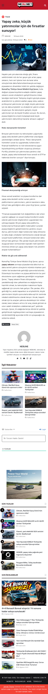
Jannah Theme (8, 687)
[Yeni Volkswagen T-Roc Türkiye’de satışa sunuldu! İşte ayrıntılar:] (8, 623)
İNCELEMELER (20, 681)
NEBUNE (7, 36)
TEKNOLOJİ (37, 681)
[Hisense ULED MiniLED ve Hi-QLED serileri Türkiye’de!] (35, 377)
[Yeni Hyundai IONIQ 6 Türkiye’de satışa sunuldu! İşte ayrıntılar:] (35, 402)
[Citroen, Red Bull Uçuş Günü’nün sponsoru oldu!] (12, 377)
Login (43, 429)
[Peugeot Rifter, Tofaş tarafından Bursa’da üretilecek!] (8, 565)
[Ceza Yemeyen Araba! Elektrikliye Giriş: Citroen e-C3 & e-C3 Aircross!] (8, 633)
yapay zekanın (8, 264)
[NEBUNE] (24, 5)
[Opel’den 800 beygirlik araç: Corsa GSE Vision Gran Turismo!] (8, 665)
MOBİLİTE (10, 681)
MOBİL (29, 681)
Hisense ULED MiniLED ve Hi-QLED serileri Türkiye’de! (35, 387)
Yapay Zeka (15, 324)
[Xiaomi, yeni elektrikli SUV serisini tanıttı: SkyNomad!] (12, 402)
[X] (20, 358)
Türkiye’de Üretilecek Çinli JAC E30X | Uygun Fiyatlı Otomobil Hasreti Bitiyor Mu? (31, 653)
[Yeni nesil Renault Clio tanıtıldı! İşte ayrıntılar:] (8, 644)
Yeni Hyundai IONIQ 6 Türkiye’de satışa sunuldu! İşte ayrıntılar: (35, 412)
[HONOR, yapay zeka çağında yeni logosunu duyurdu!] (8, 555)
